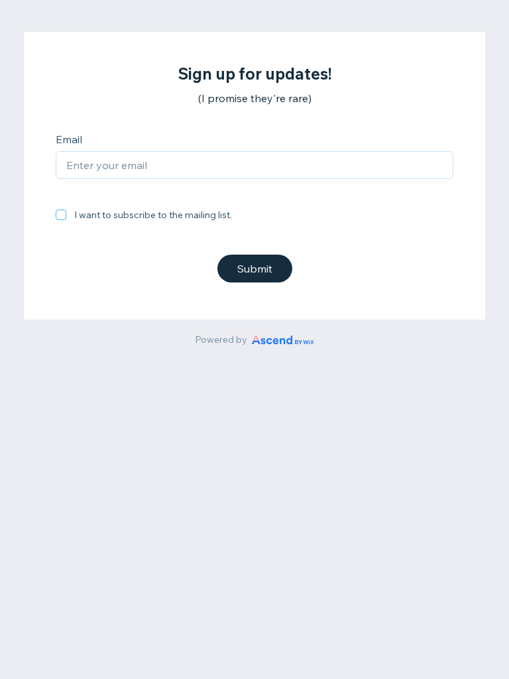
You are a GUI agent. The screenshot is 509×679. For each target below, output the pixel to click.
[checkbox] (61, 215)
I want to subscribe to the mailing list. (153, 215)
